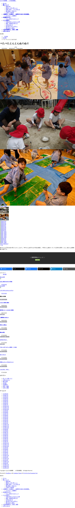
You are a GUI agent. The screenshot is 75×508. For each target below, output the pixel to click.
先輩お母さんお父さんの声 (13, 22)
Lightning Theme (17, 473)
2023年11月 (6, 444)
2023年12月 (6, 443)
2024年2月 (5, 440)
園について (6, 479)
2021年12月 (6, 458)
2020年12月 (6, 461)
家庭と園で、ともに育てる (13, 9)
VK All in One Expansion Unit (30, 473)
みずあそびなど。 (4, 339)
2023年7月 (5, 451)
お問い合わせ (6, 506)
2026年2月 (5, 403)
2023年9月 (5, 447)
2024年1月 (5, 441)
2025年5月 (5, 417)
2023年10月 (6, 446)
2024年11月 (6, 426)
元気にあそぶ (6, 380)
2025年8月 (5, 412)
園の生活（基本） (10, 28)
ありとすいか (3, 354)
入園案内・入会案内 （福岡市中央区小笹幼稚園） (16, 489)
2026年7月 (5, 395)
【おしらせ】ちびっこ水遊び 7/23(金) (8, 347)
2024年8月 (5, 430)
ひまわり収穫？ (4, 302)
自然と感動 (6, 387)
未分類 (4, 274)
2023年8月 (5, 449)
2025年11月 (6, 407)
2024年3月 (5, 438)
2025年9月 (5, 410)
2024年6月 (5, 434)
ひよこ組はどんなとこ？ (12, 18)
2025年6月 (5, 415)
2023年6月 (5, 452)
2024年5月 (5, 435)
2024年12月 (6, 424)
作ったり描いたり (7, 378)
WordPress (8, 473)
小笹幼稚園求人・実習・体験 (10, 504)
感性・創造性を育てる (12, 23)
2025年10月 (6, 409)
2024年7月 (5, 432)
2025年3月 (5, 420)
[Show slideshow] (4, 243)
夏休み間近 (2, 332)
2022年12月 (6, 455)
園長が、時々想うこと (12, 8)
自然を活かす (9, 25)
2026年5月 (5, 398)
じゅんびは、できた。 (5, 369)
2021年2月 (5, 460)
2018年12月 (6, 466)
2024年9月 (5, 429)
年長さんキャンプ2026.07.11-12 (6, 362)
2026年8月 (5, 394)
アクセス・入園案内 (11, 15)
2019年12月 (6, 464)
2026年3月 (5, 401)
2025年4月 (5, 418)
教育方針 (8, 6)
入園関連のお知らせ (4, 317)
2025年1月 (5, 423)
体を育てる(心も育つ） (12, 26)
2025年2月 (5, 421)
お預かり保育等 (10, 12)
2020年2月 (5, 463)
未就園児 (5, 384)
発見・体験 (6, 386)
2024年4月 (5, 437)
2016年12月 (6, 467)
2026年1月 (5, 404)
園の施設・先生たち (11, 11)
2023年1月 (5, 454)
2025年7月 (5, 414)
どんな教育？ (6, 495)
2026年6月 (5, 397)
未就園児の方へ (7, 492)
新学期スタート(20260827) (7, 310)
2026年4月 (5, 400)
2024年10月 (6, 427)
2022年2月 (5, 457)
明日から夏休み (3, 324)
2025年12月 (6, 406)
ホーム (4, 478)
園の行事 (5, 381)
